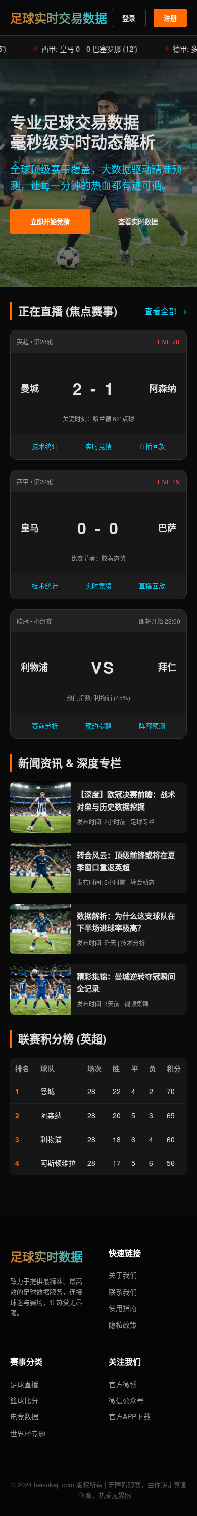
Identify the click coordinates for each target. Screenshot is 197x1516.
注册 (170, 18)
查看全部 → (165, 311)
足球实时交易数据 (58, 17)
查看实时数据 (138, 221)
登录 (128, 18)
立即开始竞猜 (50, 221)
